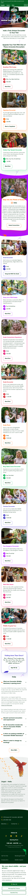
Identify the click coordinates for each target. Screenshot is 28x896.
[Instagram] (11, 836)
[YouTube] (16, 836)
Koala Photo (6, 425)
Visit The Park (4, 855)
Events (8, 5)
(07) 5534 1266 (7, 819)
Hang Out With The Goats (12, 274)
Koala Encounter (8, 382)
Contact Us (14, 823)
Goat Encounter (8, 257)
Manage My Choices (14, 888)
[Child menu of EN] (27, 5)
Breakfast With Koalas (9, 67)
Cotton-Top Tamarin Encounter (12, 150)
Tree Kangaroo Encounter (11, 546)
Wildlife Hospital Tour (9, 626)
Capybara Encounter (9, 110)
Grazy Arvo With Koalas (10, 297)
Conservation (4, 859)
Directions (3, 823)
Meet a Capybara (10, 126)
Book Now (7, 86)
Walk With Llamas (8, 584)
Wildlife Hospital (19, 859)
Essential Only (14, 892)
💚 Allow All (14, 884)
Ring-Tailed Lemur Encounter (12, 466)
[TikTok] (21, 836)
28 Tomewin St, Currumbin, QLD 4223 (13, 817)
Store (13, 5)
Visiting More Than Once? (14, 656)
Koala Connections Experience (12, 337)
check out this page (6, 705)
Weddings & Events (20, 855)
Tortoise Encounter (9, 506)
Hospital (3, 5)
